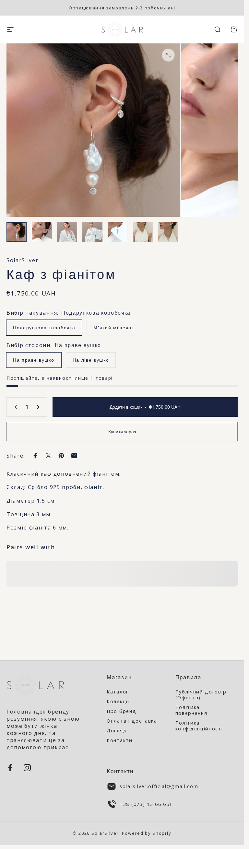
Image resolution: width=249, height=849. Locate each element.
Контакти (119, 740)
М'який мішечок (113, 327)
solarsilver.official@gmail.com (159, 786)
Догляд (117, 731)
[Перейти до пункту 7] (168, 232)
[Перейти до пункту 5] (118, 232)
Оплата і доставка (132, 721)
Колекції (118, 701)
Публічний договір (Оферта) (201, 695)
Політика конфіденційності (199, 726)
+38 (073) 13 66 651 (146, 804)
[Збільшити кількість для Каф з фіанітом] (39, 407)
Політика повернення (191, 710)
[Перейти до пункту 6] (143, 232)
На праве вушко (33, 360)
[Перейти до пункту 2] (42, 232)
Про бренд (121, 711)
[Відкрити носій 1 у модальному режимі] (168, 55)
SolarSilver (22, 260)
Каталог (118, 692)
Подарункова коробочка (44, 327)
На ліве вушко (91, 360)
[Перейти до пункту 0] (16, 232)
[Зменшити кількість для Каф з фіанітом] (14, 407)
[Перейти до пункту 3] (67, 232)
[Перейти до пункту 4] (92, 232)
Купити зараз (122, 431)
